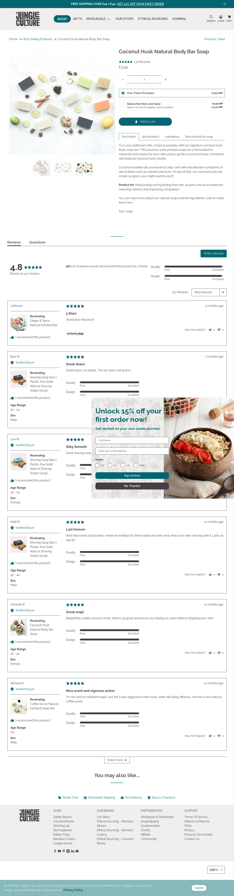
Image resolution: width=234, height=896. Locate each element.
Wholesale (95, 19)
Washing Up (61, 825)
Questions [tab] (37, 242)
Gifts (77, 19)
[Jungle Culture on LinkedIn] (72, 851)
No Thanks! (132, 486)
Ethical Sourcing (153, 19)
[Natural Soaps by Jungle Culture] (62, 102)
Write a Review (214, 253)
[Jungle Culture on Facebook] (55, 851)
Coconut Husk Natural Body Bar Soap (42, 629)
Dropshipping (150, 821)
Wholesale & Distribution (157, 817)
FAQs (188, 825)
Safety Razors (62, 817)
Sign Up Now (132, 475)
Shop (62, 19)
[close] (225, 4)
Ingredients (172, 136)
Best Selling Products (37, 39)
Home (13, 39)
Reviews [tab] (14, 242)
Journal (179, 19)
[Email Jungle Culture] (77, 851)
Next (222, 39)
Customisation (150, 825)
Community (149, 839)
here (130, 202)
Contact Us (191, 839)
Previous (210, 39)
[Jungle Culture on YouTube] (59, 851)
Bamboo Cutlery (64, 839)
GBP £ (213, 870)
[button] (134, 62)
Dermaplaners (62, 830)
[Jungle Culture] (28, 19)
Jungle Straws (62, 843)
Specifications (150, 136)
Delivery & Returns (196, 821)
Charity (145, 830)
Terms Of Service (195, 817)
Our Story (125, 19)
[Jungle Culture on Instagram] (68, 851)
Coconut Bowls (63, 821)
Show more (115, 760)
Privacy (189, 830)
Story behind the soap (199, 136)
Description (129, 136)
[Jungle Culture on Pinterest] (63, 851)
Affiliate (145, 834)
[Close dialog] (231, 401)
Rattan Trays (61, 834)
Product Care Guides (198, 834)
